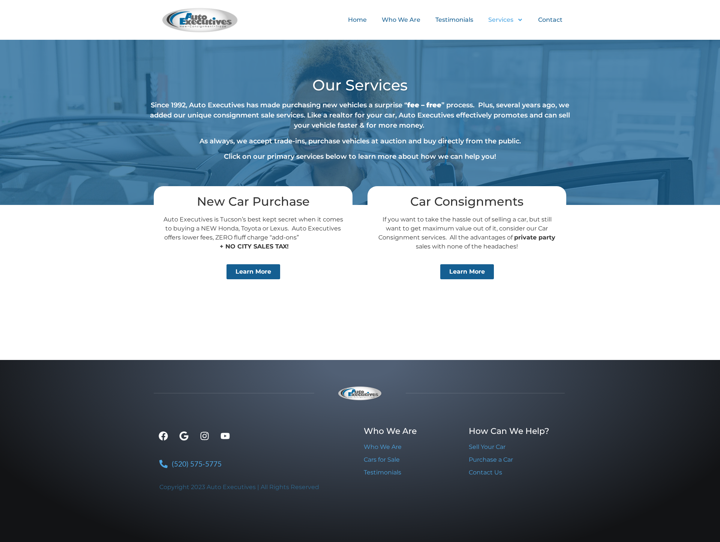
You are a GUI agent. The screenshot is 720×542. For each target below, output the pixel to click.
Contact (550, 19)
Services (500, 19)
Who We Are (401, 19)
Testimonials (454, 19)
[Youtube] (225, 436)
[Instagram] (204, 436)
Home (357, 19)
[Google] (183, 436)
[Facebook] (163, 436)
